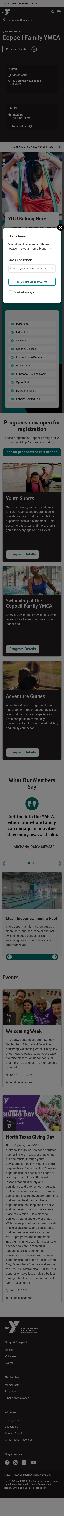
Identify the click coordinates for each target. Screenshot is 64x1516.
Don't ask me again (25, 292)
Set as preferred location (32, 281)
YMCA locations (20, 260)
